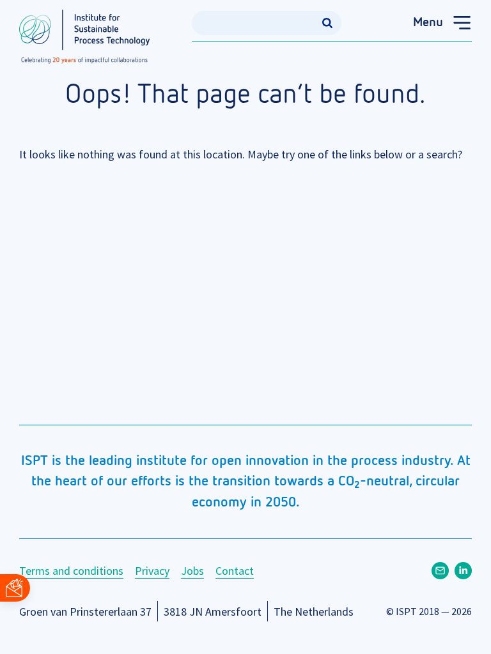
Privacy (152, 570)
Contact (234, 570)
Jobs (192, 570)
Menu (428, 23)
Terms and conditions (71, 570)
